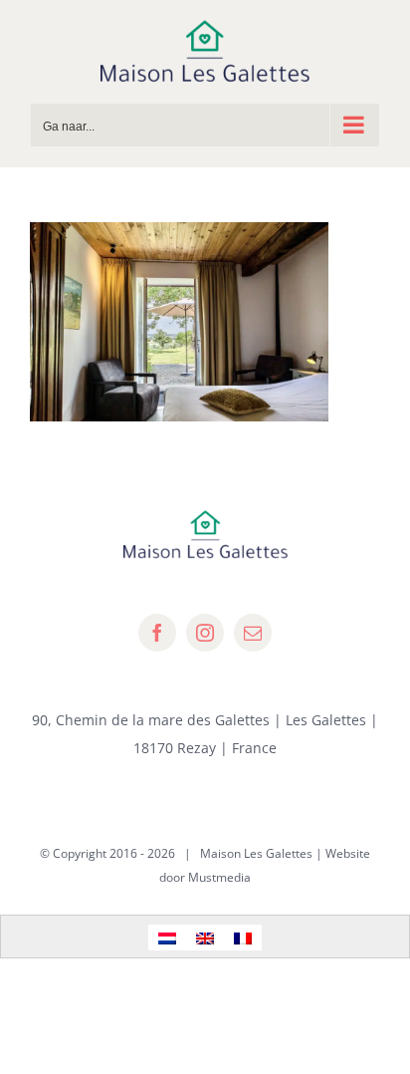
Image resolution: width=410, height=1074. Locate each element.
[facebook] (157, 633)
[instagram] (205, 633)
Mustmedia (219, 877)
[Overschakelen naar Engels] (205, 937)
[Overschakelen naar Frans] (243, 937)
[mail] (253, 633)
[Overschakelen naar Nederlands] (167, 937)
